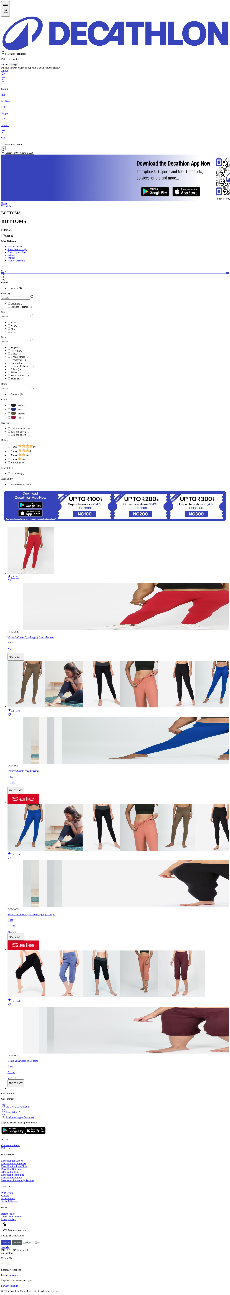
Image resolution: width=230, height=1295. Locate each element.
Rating (11, 255)
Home (4, 203)
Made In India (8, 1198)
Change (13, 65)
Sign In (4, 70)
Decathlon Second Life (12, 1174)
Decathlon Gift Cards (11, 1169)
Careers (5, 1195)
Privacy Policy (8, 1219)
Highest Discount (16, 260)
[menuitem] (118, 446)
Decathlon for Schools (12, 1160)
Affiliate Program (9, 1172)
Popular (11, 257)
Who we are (7, 1193)
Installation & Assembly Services (17, 1180)
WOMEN (6, 206)
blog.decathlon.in (9, 1275)
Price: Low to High (17, 249)
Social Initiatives (9, 1201)
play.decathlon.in (9, 1285)
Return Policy (8, 1213)
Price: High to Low (17, 252)
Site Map (5, 1247)
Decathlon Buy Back (11, 1177)
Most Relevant (15, 246)
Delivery (5, 1148)
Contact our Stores (10, 1145)
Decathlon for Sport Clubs (14, 1166)
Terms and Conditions (12, 1216)
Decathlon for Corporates (13, 1163)
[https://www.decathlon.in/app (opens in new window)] (115, 523)
